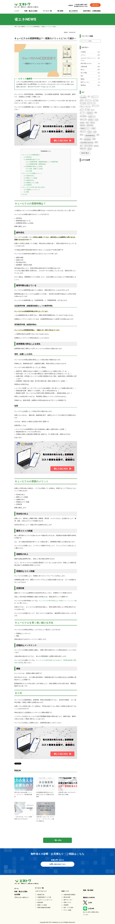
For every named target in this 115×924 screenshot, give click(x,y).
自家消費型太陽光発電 (87, 142)
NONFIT (82, 100)
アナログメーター (88, 100)
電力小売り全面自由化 (88, 145)
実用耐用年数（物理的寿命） (36, 164)
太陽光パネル (92, 116)
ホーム (16, 888)
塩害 (29, 171)
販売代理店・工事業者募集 (92, 11)
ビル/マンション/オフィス (44, 900)
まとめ (24, 194)
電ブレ (82, 145)
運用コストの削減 (30, 178)
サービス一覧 (47, 11)
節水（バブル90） (69, 907)
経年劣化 (28, 157)
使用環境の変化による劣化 (33, 166)
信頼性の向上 (29, 180)
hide (49, 151)
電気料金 (91, 85)
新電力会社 (93, 122)
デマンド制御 (67, 910)
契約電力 (91, 119)
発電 (98, 134)
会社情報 (17, 894)
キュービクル (85, 106)
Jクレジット (95, 96)
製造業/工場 (40, 894)
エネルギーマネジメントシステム (91, 59)
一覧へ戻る (57, 840)
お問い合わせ (95, 5)
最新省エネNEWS (89, 897)
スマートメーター (96, 105)
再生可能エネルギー (91, 63)
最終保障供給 (83, 125)
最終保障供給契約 (90, 125)
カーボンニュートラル (91, 103)
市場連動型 (82, 122)
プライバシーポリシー (21, 897)
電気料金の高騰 (83, 148)
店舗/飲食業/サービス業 (44, 897)
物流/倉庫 (40, 902)
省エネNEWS (73, 11)
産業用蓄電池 (90, 135)
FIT (89, 96)
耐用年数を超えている (32, 159)
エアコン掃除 (96, 100)
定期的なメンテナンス (32, 189)
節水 (91, 76)
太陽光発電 (91, 66)
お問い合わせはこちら (57, 864)
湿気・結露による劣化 (34, 168)
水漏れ (93, 128)
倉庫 (96, 112)
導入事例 (60, 11)
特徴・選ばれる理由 (30, 11)
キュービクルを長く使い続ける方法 (33, 187)
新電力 (88, 122)
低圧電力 (90, 113)
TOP (15, 26)
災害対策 (28, 185)
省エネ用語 (91, 72)
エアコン (91, 55)
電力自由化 (96, 145)
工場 (97, 119)
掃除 (26, 192)
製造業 (96, 142)
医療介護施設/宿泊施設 (43, 907)
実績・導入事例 (88, 890)
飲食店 (89, 148)
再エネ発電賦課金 (83, 116)
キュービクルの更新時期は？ (31, 155)
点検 (95, 131)
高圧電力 (85, 153)
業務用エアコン (85, 128)
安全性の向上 (29, 175)
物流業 (82, 134)
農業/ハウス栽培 (42, 905)
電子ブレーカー (91, 82)
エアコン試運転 (83, 103)
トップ (16, 11)
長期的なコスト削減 (31, 182)
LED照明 (91, 52)
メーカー (83, 112)
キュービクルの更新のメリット (32, 173)
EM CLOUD (67, 897)
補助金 (91, 79)
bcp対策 (83, 97)
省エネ (91, 69)
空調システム (67, 902)
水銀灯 (89, 131)
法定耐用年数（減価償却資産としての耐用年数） (42, 162)
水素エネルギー (83, 131)
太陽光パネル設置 (83, 119)
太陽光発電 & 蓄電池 (69, 894)
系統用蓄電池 (88, 139)
